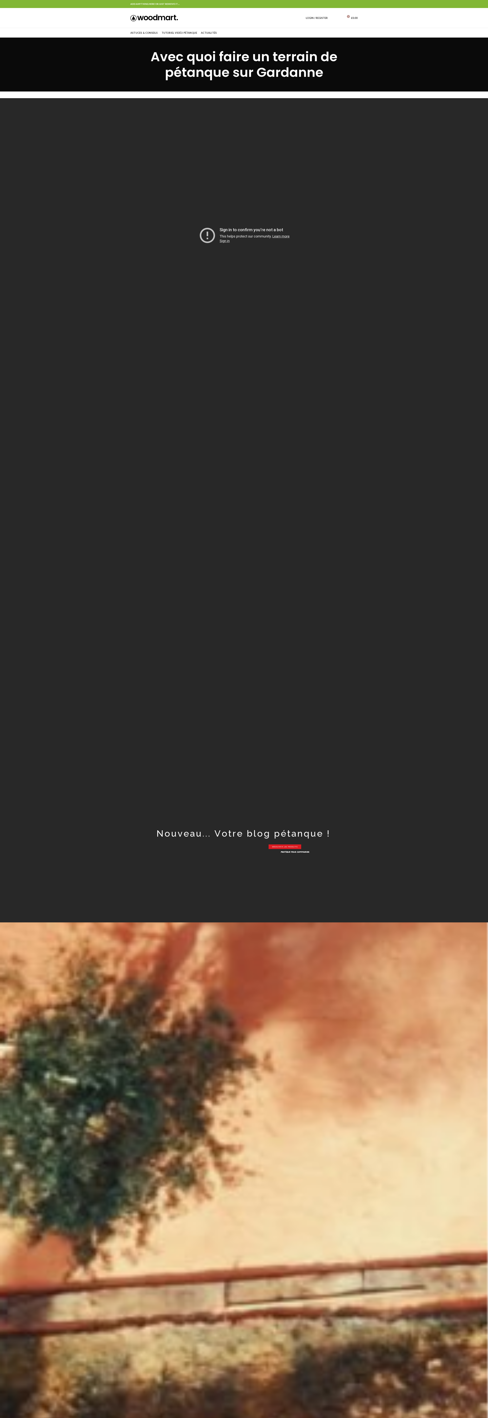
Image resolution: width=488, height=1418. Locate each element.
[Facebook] (355, 4)
